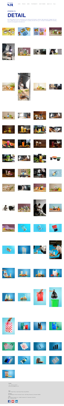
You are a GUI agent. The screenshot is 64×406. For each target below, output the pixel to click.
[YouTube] (13, 401)
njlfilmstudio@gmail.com (13, 386)
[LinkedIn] (16, 401)
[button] (28, 4)
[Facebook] (9, 401)
